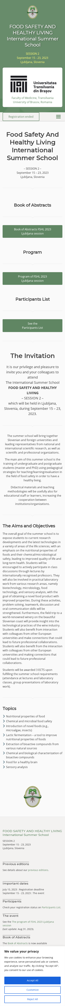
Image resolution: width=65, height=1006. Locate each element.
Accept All (32, 980)
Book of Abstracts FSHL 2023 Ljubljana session (32, 231)
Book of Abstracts (18, 943)
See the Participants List (32, 326)
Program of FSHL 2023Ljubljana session (32, 279)
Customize (33, 989)
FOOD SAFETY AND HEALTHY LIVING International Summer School (32, 833)
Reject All (32, 999)
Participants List (51, 907)
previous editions (38, 870)
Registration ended (20, 117)
